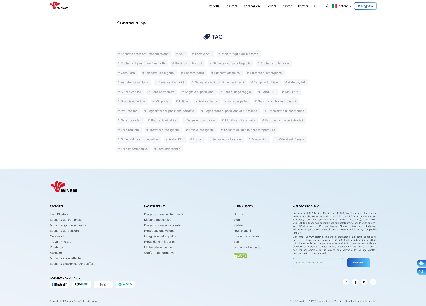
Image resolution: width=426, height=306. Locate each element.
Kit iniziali (231, 6)
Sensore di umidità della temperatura (249, 130)
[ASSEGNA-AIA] (125, 284)
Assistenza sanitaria (134, 82)
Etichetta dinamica (227, 73)
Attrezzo (56, 252)
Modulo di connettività (65, 258)
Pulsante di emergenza (266, 73)
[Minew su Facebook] (355, 282)
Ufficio (183, 101)
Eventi (238, 242)
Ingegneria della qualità (160, 236)
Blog (237, 220)
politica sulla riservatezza (364, 301)
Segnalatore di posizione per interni (219, 82)
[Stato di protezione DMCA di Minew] (240, 256)
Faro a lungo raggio (237, 92)
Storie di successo (246, 236)
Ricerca (327, 6)
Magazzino (259, 139)
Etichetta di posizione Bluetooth (143, 63)
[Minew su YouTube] (373, 282)
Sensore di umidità (171, 82)
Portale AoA (203, 54)
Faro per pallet (237, 101)
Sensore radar (131, 120)
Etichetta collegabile (275, 63)
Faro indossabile (168, 149)
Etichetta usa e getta (159, 73)
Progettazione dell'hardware (163, 214)
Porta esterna (207, 101)
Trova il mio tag (60, 242)
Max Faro (291, 92)
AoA (182, 54)
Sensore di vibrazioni (227, 139)
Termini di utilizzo (342, 301)
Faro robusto (130, 130)
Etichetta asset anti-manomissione (144, 54)
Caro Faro (128, 73)
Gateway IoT (296, 82)
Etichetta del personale (66, 220)
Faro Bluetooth (60, 214)
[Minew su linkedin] (346, 282)
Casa (123, 23)
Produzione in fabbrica (159, 242)
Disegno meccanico (157, 220)
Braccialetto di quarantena (286, 111)
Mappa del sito (325, 301)
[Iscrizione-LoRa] (81, 284)
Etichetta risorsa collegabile (231, 63)
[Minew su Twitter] (364, 282)
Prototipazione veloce (159, 230)
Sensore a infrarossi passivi (277, 101)
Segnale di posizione (199, 92)
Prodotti (213, 6)
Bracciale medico (133, 101)
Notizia (238, 214)
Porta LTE (268, 92)
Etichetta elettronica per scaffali (72, 264)
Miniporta (162, 101)
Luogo (197, 139)
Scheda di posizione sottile (139, 139)
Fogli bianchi (242, 230)
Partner (303, 6)
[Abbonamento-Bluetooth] (59, 284)
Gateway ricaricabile (201, 120)
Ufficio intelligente (201, 130)
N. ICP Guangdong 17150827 (303, 301)
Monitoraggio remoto (240, 120)
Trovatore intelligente (164, 130)
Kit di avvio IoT (131, 92)
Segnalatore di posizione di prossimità (230, 111)
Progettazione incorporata (162, 225)
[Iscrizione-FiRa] (103, 284)
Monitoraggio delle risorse (240, 54)
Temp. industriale (266, 82)
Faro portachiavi (163, 92)
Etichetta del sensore (64, 230)
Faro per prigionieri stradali (284, 120)
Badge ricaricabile (163, 120)
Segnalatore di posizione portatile (170, 111)
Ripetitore (56, 247)
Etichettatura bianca (158, 247)
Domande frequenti (247, 247)
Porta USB (175, 139)
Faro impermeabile (134, 149)
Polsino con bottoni (188, 63)
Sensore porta (194, 73)
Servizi (271, 6)
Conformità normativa (159, 252)
